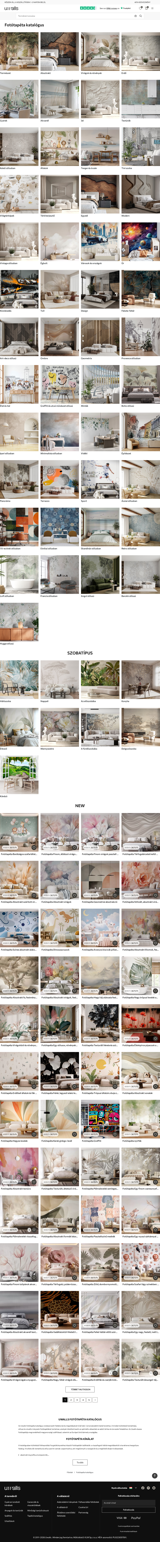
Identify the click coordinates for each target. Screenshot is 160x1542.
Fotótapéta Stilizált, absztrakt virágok (140, 901)
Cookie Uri (83, 1507)
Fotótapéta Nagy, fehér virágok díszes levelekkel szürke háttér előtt (60, 1379)
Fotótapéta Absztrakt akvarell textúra (19, 1332)
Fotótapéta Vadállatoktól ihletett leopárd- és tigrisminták (60, 1332)
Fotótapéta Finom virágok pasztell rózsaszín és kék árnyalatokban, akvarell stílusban (100, 854)
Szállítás (8, 1516)
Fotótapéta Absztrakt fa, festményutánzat (19, 997)
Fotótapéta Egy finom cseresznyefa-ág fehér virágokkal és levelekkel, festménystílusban (140, 1188)
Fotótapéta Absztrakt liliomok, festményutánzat (140, 949)
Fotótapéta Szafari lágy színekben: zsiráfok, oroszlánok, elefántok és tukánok (140, 1284)
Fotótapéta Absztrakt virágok (56, 901)
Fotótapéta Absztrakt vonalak (137, 1093)
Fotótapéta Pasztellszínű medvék (98, 1236)
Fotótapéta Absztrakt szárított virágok (19, 901)
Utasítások (9, 1521)
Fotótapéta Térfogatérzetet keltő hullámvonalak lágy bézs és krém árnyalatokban (140, 854)
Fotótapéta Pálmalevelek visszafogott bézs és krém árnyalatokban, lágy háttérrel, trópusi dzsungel (19, 1236)
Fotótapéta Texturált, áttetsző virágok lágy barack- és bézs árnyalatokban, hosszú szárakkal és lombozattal (60, 1188)
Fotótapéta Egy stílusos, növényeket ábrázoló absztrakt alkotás (60, 1045)
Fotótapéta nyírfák (132, 1140)
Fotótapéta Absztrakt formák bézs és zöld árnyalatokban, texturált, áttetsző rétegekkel (60, 1236)
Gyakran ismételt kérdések (12, 1503)
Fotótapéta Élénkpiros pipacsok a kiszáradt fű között (140, 1045)
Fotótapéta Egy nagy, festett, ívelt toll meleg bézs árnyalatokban (140, 1332)
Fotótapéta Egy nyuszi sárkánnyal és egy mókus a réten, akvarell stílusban (140, 1236)
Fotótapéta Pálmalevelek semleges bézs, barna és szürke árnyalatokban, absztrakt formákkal (100, 1188)
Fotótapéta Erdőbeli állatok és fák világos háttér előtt (19, 1093)
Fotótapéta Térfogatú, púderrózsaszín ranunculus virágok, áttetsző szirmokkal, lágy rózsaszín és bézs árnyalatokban (60, 1284)
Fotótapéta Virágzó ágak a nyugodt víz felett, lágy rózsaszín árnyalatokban (19, 1379)
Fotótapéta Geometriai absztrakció (99, 901)
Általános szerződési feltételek (66, 1514)
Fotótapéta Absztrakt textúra (16, 1188)
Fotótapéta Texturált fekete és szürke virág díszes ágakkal (100, 1045)
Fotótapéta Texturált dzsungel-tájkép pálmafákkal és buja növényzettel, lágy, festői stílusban (140, 1379)
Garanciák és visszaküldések (33, 1503)
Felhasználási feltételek (88, 1502)
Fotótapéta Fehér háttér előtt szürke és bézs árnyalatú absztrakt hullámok (100, 1332)
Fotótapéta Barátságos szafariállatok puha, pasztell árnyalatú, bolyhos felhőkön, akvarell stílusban (19, 854)
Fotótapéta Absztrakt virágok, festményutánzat (60, 997)
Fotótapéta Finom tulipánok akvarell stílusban (19, 1284)
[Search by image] (136, 16)
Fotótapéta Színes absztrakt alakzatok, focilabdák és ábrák (19, 949)
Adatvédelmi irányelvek (67, 1502)
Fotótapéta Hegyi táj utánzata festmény (100, 997)
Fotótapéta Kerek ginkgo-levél (57, 1140)
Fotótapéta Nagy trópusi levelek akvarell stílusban (140, 997)
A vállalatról (62, 1507)
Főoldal (70, 1472)
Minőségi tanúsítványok (38, 1510)
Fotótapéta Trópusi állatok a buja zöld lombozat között (100, 1093)
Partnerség (83, 1512)
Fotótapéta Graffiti (91, 1140)
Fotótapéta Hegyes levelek (14, 1140)
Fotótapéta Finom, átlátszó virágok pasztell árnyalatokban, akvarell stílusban (60, 854)
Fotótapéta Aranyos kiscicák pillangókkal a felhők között (100, 949)
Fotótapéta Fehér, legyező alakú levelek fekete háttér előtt (60, 1093)
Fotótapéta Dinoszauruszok (56, 949)
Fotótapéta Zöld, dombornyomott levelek (100, 1284)
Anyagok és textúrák (14, 1510)
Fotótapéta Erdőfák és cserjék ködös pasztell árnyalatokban (100, 1379)
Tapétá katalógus (35, 1516)
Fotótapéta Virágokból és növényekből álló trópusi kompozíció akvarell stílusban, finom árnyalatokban (19, 1045)
